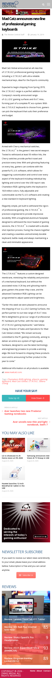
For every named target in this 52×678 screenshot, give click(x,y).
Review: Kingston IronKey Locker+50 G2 (18, 660)
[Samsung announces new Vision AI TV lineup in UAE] (38, 445)
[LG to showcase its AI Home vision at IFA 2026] (13, 445)
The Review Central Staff (14, 34)
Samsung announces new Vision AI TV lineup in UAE (38, 457)
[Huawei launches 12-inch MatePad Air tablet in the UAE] (13, 473)
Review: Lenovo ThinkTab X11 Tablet (24, 619)
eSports (35, 379)
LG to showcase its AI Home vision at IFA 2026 (12, 457)
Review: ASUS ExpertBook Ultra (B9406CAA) (21, 649)
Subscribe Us (28, 575)
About (39, 671)
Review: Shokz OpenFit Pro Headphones (19, 639)
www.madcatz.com (13, 372)
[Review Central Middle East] (10, 8)
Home (32, 671)
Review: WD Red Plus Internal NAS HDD (20, 628)
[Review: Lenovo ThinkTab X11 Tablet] (26, 605)
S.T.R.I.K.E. (33, 381)
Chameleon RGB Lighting (19, 379)
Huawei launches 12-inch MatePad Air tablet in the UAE (13, 485)
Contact (47, 671)
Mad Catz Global (19, 381)
